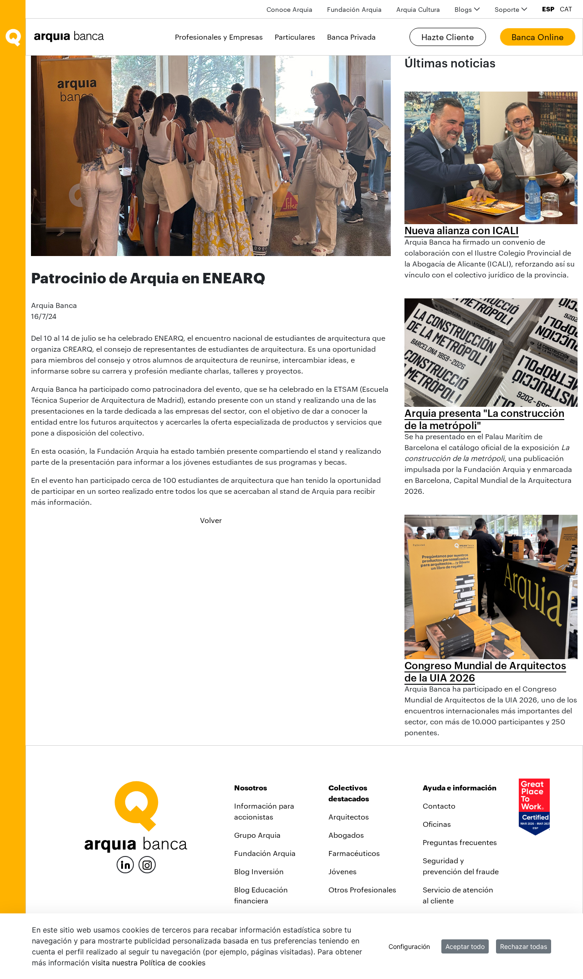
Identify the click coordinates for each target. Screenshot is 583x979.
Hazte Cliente (447, 37)
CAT (566, 9)
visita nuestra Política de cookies (148, 962)
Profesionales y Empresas (219, 36)
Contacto (439, 805)
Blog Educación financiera (261, 895)
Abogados (346, 834)
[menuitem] (289, 9)
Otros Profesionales (362, 889)
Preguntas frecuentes (460, 842)
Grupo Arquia (257, 834)
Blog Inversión (259, 871)
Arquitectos (348, 816)
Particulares (295, 36)
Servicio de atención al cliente (458, 895)
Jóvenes (342, 871)
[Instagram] (147, 864)
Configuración (409, 946)
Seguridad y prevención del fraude (461, 866)
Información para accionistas (264, 811)
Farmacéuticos (354, 853)
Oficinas (437, 824)
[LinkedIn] (125, 863)
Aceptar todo (465, 946)
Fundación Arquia (265, 853)
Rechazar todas (523, 946)
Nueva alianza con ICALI (461, 230)
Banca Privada (351, 36)
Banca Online (537, 37)
